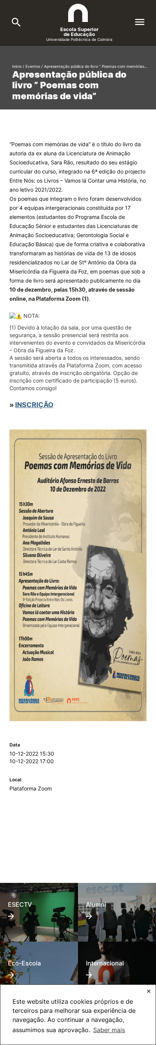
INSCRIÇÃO (34, 404)
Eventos (32, 66)
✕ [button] (149, 991)
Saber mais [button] (109, 1030)
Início (17, 66)
